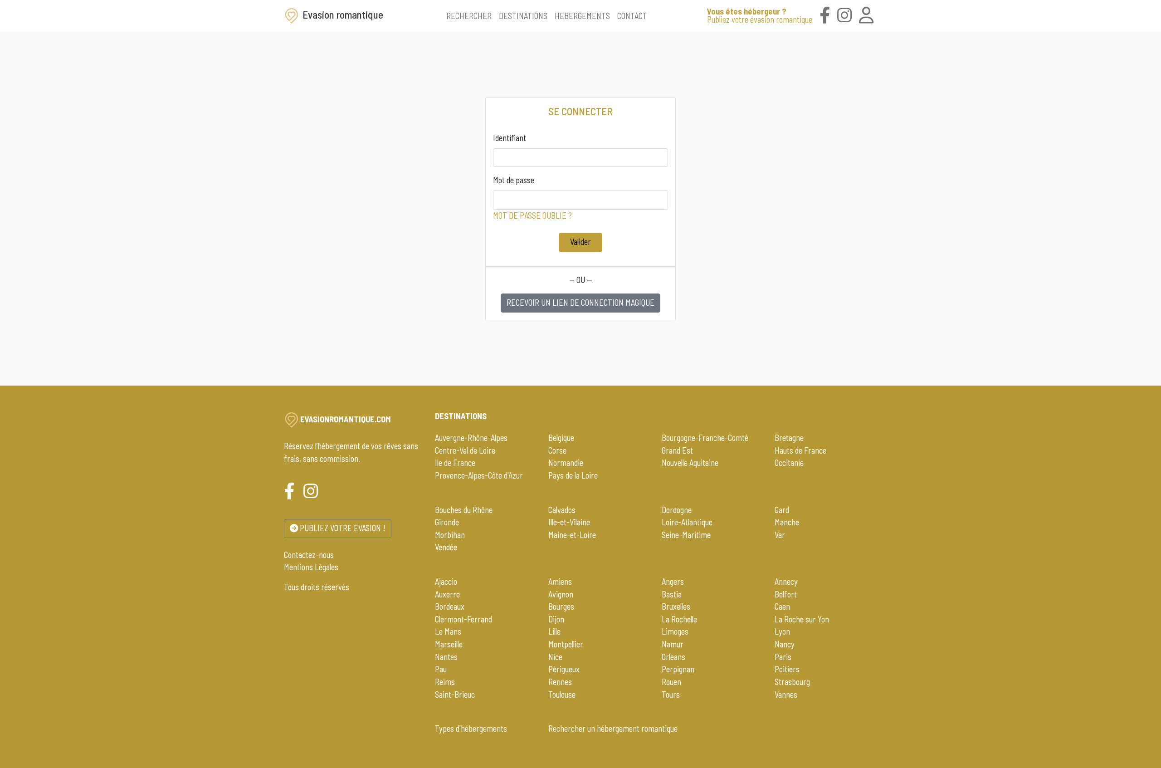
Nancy (785, 644)
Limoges (675, 631)
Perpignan (678, 669)
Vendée (446, 547)
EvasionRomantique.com (345, 419)
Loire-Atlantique (687, 522)
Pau (441, 669)
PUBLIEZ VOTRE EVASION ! (341, 528)
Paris (783, 657)
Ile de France (455, 463)
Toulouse (562, 695)
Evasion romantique (341, 14)
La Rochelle (679, 619)
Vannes (786, 695)
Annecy (786, 582)
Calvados (562, 510)
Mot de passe (513, 180)
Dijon (556, 619)
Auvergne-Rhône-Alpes (471, 438)
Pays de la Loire (573, 475)
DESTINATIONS (523, 16)
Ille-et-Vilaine (569, 522)
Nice (555, 657)
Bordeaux (449, 606)
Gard (782, 510)
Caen (782, 606)
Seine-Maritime (686, 535)
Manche (787, 522)
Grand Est (677, 450)
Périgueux (564, 669)
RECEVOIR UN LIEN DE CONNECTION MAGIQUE (580, 303)
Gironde (447, 522)
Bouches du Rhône (464, 510)
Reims (445, 682)
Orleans (673, 657)
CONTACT (632, 16)
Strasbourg (792, 682)
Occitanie (789, 463)
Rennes (560, 682)
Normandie (565, 463)
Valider (580, 242)
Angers (673, 582)
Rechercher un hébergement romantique (613, 729)
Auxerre (447, 594)
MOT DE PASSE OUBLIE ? (532, 215)
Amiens (560, 582)
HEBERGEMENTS (582, 16)
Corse (557, 450)
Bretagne (789, 438)
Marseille (449, 644)
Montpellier (565, 644)
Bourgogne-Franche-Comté (705, 438)
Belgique (561, 438)
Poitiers (787, 669)
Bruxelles (676, 606)
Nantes (446, 657)
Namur (672, 644)
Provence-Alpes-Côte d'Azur (479, 475)
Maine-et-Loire (572, 535)
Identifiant (509, 138)
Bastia (672, 594)
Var (780, 535)
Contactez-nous (309, 555)
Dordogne (677, 510)
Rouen (671, 682)
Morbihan (450, 535)
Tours (671, 695)
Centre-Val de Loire (465, 450)
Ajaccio (446, 582)
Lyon (782, 631)
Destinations (461, 416)
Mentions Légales (311, 567)
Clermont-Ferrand (463, 619)
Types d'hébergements (471, 729)
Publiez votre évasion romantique (759, 15)
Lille (554, 631)
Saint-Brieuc (455, 695)
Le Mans (448, 631)
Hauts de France (800, 450)
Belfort (786, 594)
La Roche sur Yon (802, 619)
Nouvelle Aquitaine (690, 463)
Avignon (560, 594)
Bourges (561, 606)
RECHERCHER (469, 16)
